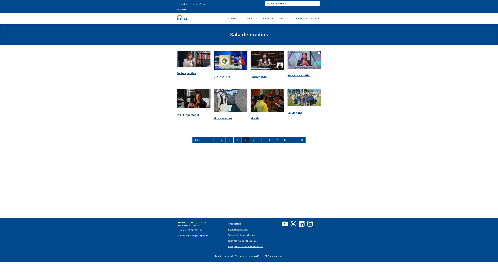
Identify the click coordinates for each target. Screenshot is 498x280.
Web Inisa (239, 256)
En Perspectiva (186, 73)
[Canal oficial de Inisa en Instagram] (310, 224)
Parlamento (259, 77)
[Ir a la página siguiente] (293, 140)
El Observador (223, 118)
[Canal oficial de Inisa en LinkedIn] (302, 224)
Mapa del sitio (234, 223)
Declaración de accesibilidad (241, 235)
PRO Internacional (273, 256)
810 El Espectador (188, 115)
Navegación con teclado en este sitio (245, 246)
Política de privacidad (238, 229)
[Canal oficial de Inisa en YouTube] (285, 224)
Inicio (197, 139)
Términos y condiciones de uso (243, 240)
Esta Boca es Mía (299, 75)
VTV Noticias (222, 76)
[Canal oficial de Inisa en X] (293, 224)
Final (301, 139)
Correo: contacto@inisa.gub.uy (193, 235)
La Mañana (295, 113)
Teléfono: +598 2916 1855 (190, 230)
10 (285, 139)
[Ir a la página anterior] (206, 140)
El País (255, 118)
